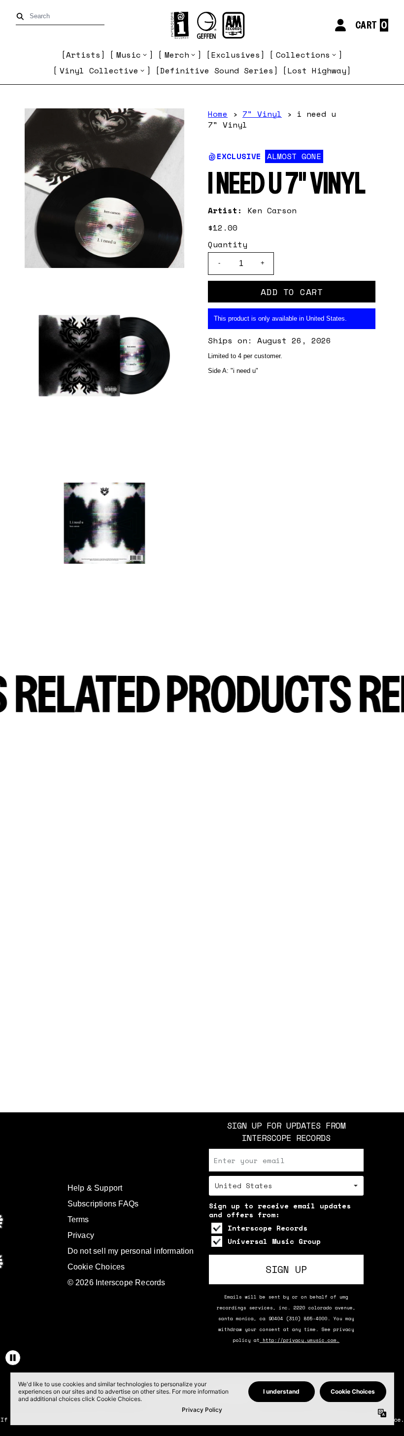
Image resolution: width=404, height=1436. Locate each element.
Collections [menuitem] (303, 55)
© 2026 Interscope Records (116, 1282)
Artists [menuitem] (83, 55)
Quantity (227, 244)
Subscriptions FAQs (103, 1204)
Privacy (80, 1235)
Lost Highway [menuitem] (316, 70)
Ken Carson (272, 210)
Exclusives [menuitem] (235, 55)
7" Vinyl (262, 114)
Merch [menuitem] (177, 55)
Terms (78, 1219)
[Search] (22, 16)
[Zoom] (104, 188)
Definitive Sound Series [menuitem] (216, 70)
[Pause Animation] (13, 1358)
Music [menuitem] (128, 55)
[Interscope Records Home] (202, 25)
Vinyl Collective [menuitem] (99, 70)
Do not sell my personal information (130, 1251)
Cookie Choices (96, 1267)
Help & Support (95, 1188)
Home (218, 114)
